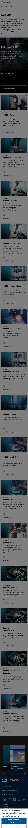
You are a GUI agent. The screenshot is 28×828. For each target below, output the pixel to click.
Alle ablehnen (14, 822)
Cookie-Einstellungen (14, 826)
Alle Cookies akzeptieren (14, 819)
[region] (14, 818)
